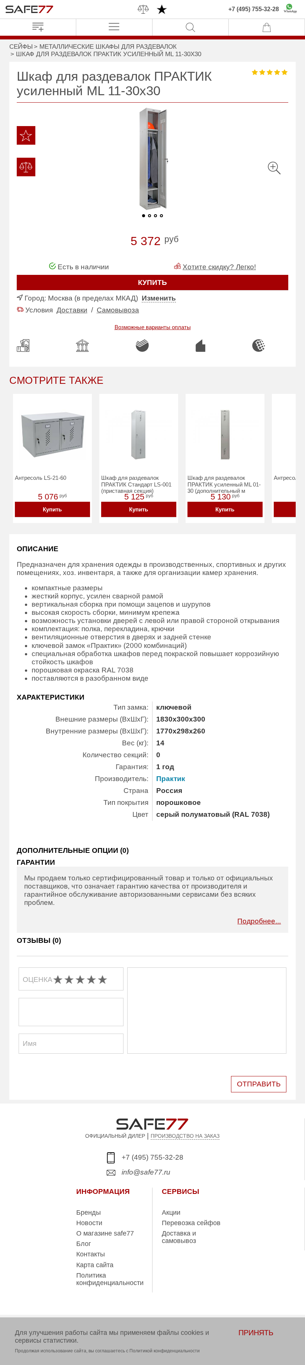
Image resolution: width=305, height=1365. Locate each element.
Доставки (72, 310)
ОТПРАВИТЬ (258, 1084)
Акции (171, 1212)
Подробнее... (259, 921)
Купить (52, 509)
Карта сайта (94, 1265)
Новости (89, 1223)
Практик (170, 779)
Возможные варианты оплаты (153, 327)
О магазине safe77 (105, 1233)
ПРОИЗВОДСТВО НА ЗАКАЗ (185, 1136)
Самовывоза (118, 310)
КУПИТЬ (152, 282)
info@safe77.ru (146, 1172)
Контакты (90, 1254)
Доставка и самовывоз (179, 1237)
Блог (83, 1243)
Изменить (159, 298)
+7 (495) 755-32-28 (253, 9)
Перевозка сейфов (191, 1223)
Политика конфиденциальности (110, 1279)
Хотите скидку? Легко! (219, 267)
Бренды (88, 1212)
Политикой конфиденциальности (164, 1350)
